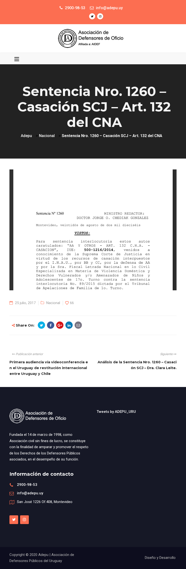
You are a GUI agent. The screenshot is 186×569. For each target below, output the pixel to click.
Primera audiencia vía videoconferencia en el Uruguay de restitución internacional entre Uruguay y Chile (48, 368)
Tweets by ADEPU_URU (116, 411)
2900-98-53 (27, 484)
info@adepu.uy (30, 493)
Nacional (53, 303)
